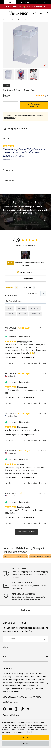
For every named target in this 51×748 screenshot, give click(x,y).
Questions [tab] (27, 287)
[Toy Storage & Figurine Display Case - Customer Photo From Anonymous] (25, 255)
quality (10, 313)
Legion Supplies (39, 2)
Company (35, 313)
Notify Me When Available (34, 105)
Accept (25, 737)
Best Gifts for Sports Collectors (15, 556)
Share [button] (10, 363)
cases (9, 308)
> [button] (26, 532)
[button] (47, 13)
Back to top (25, 610)
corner (22, 313)
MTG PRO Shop (23, 2)
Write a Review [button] (26, 272)
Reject (25, 743)
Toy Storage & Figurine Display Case (18, 20)
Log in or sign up (10, 118)
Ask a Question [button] (26, 279)
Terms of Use (35, 722)
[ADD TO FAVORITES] (44, 65)
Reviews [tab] (9, 287)
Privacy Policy (7, 725)
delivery (21, 308)
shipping (34, 308)
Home (5, 20)
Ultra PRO (10, 2)
